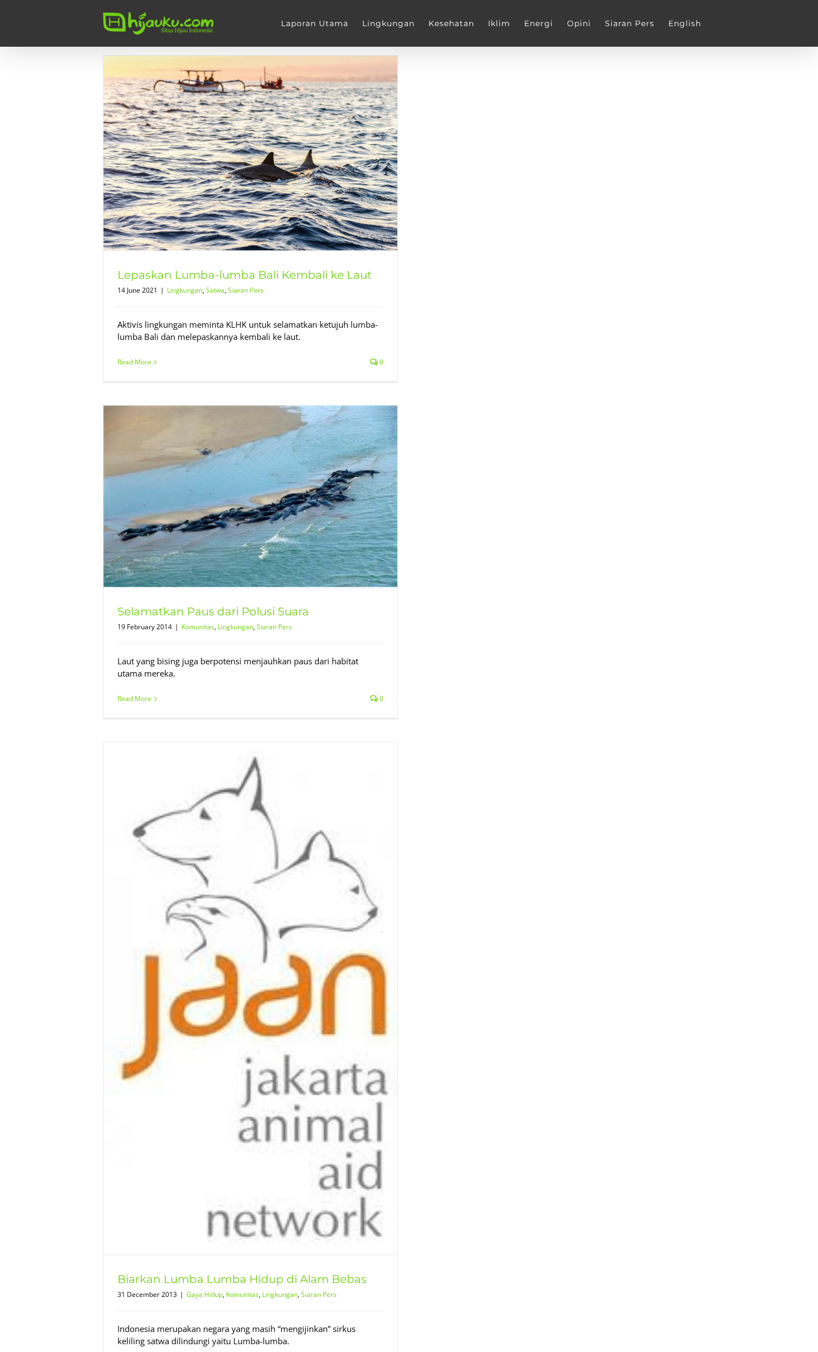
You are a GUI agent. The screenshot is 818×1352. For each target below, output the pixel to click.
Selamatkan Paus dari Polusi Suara (213, 611)
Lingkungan (185, 290)
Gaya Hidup (204, 1294)
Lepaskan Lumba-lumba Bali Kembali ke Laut (244, 275)
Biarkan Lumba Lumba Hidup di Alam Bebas (242, 1279)
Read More (134, 362)
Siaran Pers (246, 290)
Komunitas (197, 626)
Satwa (215, 290)
